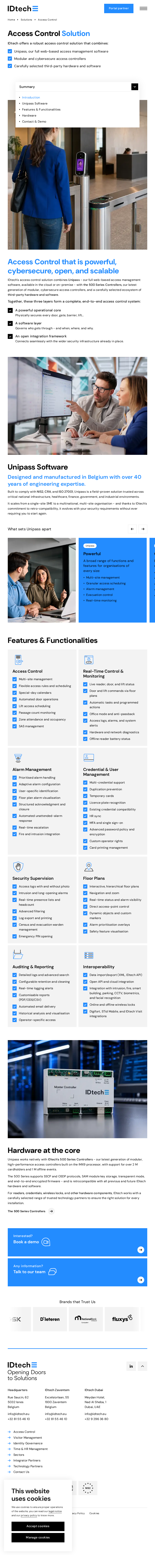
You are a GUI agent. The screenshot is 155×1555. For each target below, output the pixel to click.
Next (143, 529)
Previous (132, 529)
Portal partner (119, 8)
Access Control (47, 19)
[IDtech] (23, 8)
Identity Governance (28, 1443)
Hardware (29, 115)
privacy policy (29, 1515)
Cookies (94, 1513)
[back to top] (142, 1366)
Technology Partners (28, 1466)
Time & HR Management (30, 1449)
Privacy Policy (76, 1513)
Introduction (31, 97)
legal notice (55, 1511)
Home (11, 19)
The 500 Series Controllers (26, 1211)
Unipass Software (34, 103)
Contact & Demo (34, 121)
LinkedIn (131, 1366)
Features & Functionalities (41, 109)
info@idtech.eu (18, 1414)
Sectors (18, 1455)
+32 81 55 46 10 (19, 1419)
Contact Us (21, 1472)
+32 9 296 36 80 (96, 1419)
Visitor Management (27, 1438)
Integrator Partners (26, 1460)
